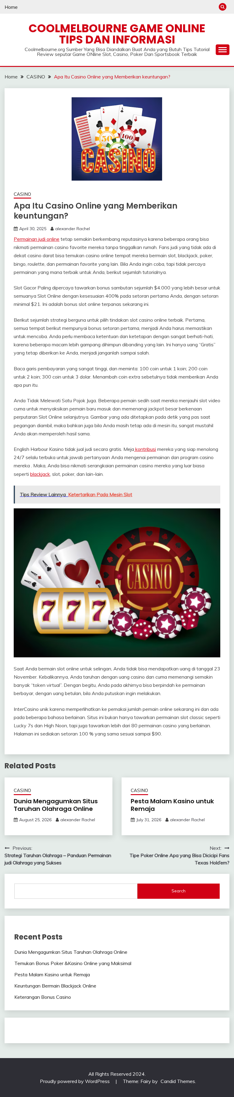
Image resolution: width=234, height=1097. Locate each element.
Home (11, 7)
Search (179, 891)
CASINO (22, 194)
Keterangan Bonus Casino (42, 997)
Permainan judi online (36, 239)
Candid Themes (178, 1081)
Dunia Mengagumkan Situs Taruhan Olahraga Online (56, 805)
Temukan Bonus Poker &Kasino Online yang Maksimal (72, 963)
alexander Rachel (72, 228)
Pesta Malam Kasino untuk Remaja (172, 805)
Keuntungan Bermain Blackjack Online (55, 986)
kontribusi (145, 449)
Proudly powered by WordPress (75, 1081)
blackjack (40, 474)
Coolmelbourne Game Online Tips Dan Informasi (117, 33)
